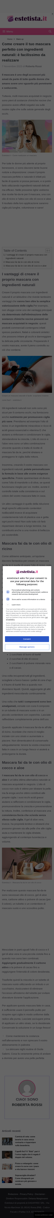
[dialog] (27, 609)
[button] (27, 605)
